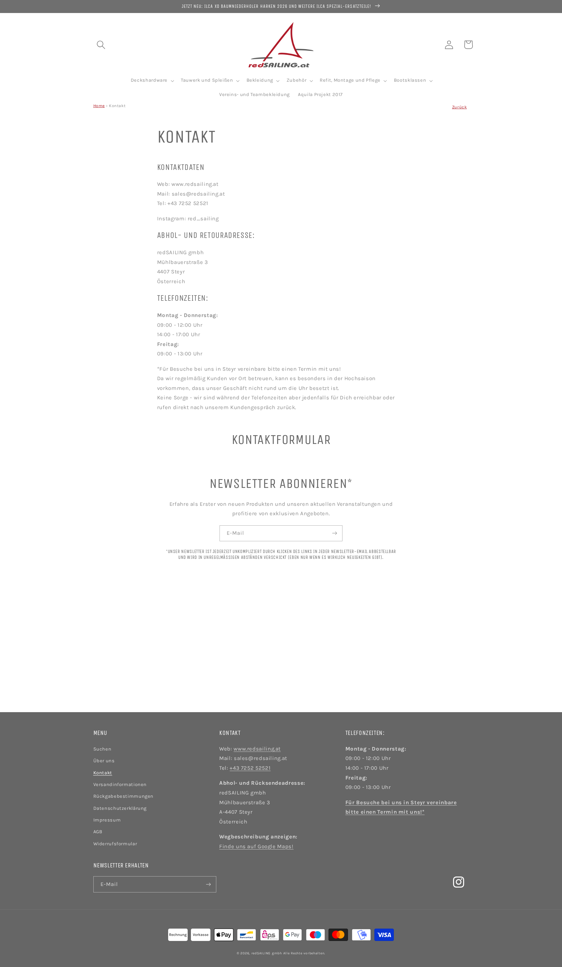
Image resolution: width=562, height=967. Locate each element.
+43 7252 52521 (250, 768)
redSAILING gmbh (266, 953)
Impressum (107, 820)
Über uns (104, 761)
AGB (97, 832)
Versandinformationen (120, 784)
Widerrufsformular (115, 844)
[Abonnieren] (334, 533)
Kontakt (102, 773)
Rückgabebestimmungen (123, 796)
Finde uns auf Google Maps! (256, 846)
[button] (101, 44)
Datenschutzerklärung (120, 808)
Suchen (102, 749)
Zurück (459, 106)
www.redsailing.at (257, 749)
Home (99, 105)
